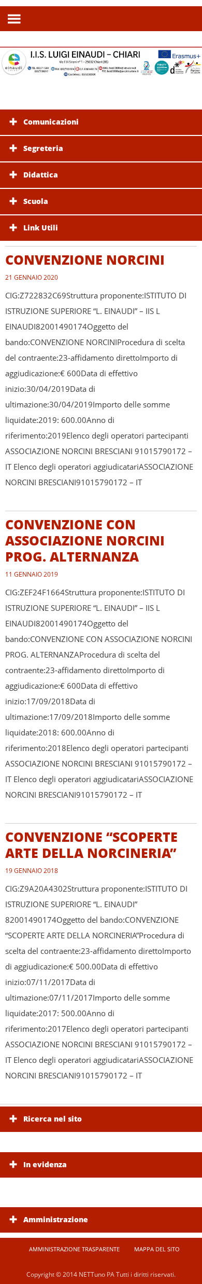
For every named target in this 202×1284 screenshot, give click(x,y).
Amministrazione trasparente (74, 1249)
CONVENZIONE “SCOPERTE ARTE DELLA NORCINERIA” (91, 845)
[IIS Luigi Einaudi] (101, 70)
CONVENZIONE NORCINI (85, 259)
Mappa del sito (157, 1249)
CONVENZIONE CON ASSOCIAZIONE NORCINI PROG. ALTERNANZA (85, 540)
